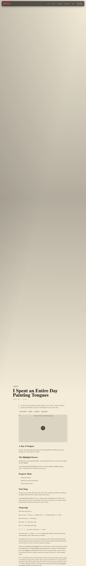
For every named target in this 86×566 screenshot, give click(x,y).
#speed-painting (44, 411)
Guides (53, 3)
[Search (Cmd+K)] (78, 3)
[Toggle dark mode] (81, 3)
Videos (16, 386)
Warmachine (59, 3)
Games (48, 3)
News (73, 3)
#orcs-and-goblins (23, 411)
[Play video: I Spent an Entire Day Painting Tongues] (43, 428)
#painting (30, 411)
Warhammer (67, 3)
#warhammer (36, 411)
